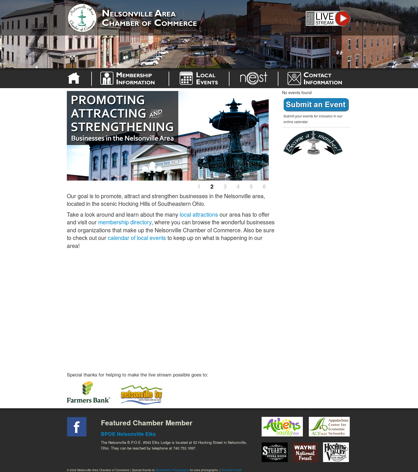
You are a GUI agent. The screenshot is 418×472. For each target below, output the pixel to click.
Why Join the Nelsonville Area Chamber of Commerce (130, 78)
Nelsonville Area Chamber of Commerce (133, 16)
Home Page (75, 78)
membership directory (125, 222)
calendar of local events (137, 237)
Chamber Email (231, 470)
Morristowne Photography (172, 470)
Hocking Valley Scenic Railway (336, 452)
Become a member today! (314, 143)
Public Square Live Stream (327, 18)
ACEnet (329, 427)
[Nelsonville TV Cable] (141, 394)
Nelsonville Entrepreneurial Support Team (253, 78)
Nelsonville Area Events (199, 78)
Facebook (77, 427)
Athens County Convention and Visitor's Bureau (282, 427)
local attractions (199, 214)
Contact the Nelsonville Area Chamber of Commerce (318, 78)
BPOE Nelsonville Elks (128, 433)
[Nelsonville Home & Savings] (93, 394)
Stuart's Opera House (275, 452)
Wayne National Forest (305, 452)
